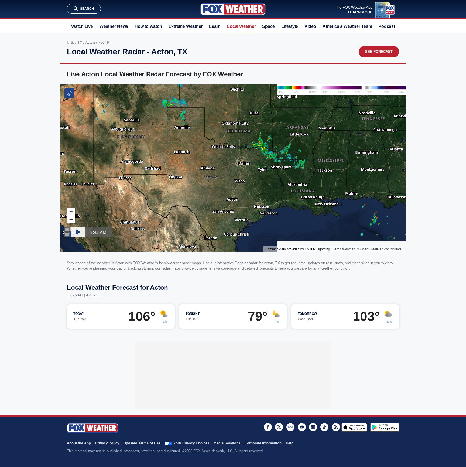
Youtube (302, 427)
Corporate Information (263, 443)
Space (268, 26)
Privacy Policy (107, 443)
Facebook (268, 427)
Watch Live (82, 26)
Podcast (386, 26)
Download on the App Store (354, 427)
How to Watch (148, 26)
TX (80, 42)
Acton (90, 42)
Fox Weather (233, 9)
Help (289, 443)
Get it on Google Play (384, 427)
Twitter (279, 427)
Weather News (114, 26)
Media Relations (227, 443)
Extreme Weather (186, 26)
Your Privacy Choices (191, 443)
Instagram (290, 427)
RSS (336, 427)
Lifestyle (289, 26)
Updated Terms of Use (142, 443)
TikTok (324, 427)
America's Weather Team (347, 26)
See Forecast (379, 52)
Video (310, 26)
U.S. (71, 42)
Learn (215, 26)
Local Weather (241, 26)
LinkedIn (313, 427)
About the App (79, 443)
